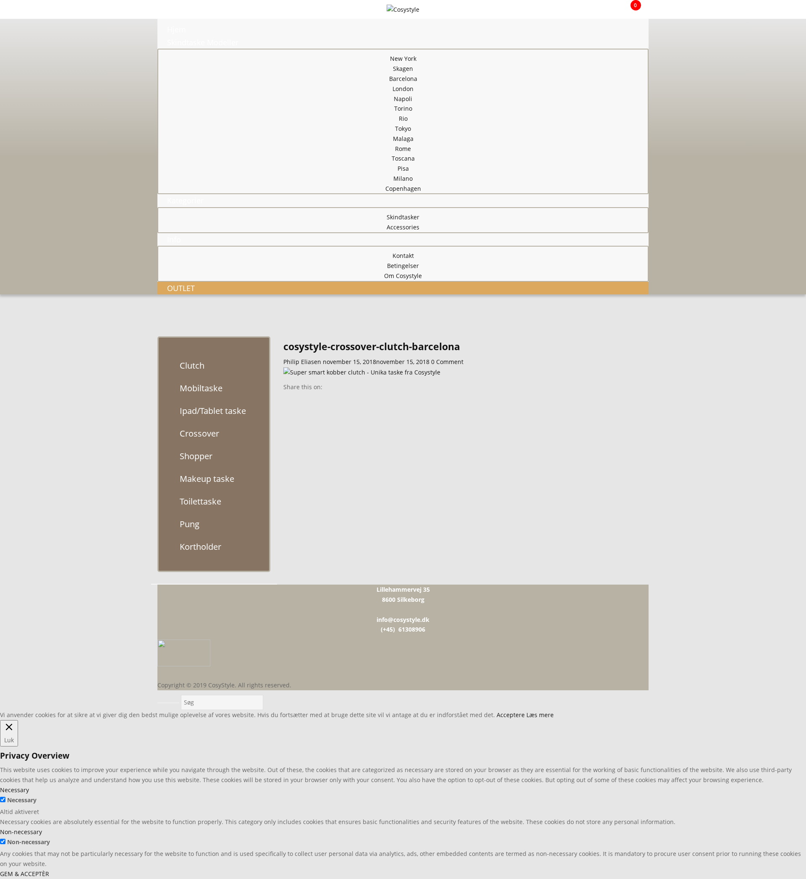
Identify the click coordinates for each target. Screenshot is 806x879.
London (403, 89)
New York (403, 58)
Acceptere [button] (511, 715)
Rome (403, 149)
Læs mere (540, 715)
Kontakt (403, 256)
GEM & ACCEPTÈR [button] (24, 874)
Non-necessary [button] (21, 832)
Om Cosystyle (403, 276)
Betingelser (403, 266)
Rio (403, 118)
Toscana (403, 158)
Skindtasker (403, 217)
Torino (403, 108)
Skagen (403, 69)
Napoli (403, 99)
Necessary (22, 800)
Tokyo (403, 129)
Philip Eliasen (302, 362)
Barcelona (403, 79)
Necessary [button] (14, 790)
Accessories (403, 227)
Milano (403, 178)
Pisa (403, 168)
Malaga (403, 139)
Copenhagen (403, 188)
